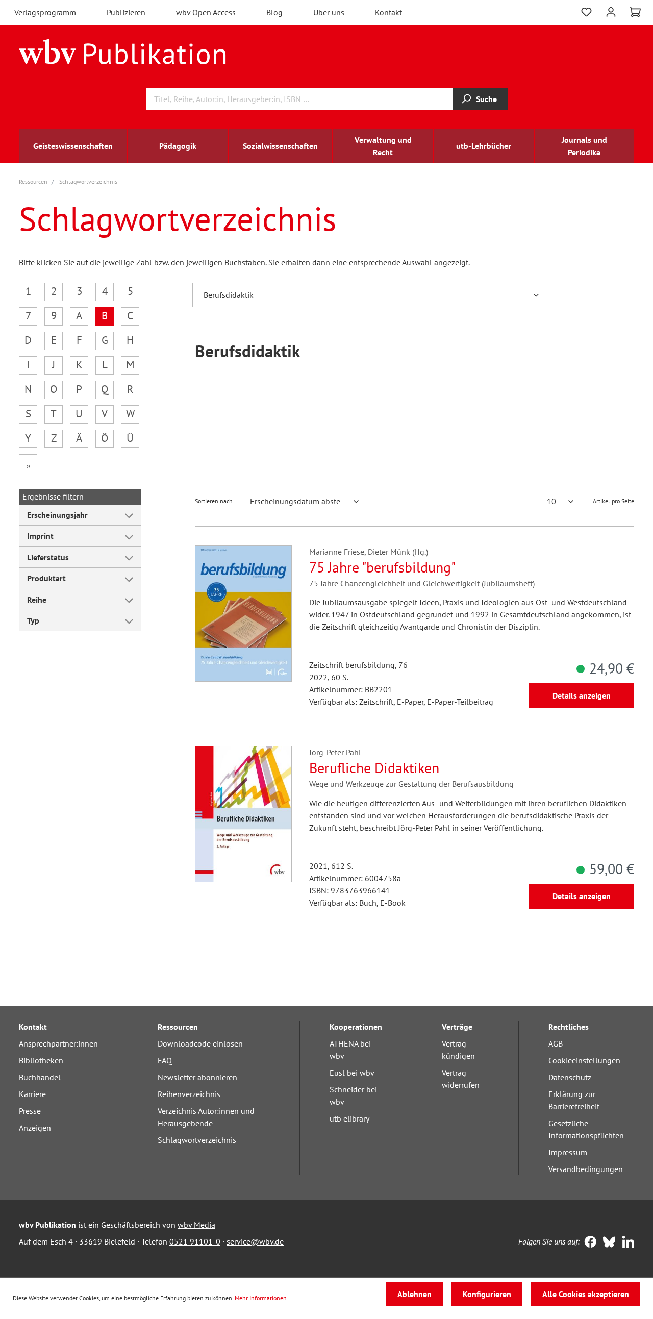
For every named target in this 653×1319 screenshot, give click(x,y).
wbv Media (196, 1225)
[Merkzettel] (586, 11)
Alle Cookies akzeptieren (585, 1294)
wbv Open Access (206, 12)
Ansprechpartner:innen (58, 1043)
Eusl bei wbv (352, 1072)
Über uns (328, 12)
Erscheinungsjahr (57, 515)
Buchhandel (40, 1077)
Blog (274, 12)
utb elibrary (349, 1118)
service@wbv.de (255, 1241)
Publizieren (126, 12)
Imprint (40, 536)
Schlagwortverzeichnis (197, 1140)
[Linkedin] (625, 1243)
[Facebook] (588, 1243)
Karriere (32, 1094)
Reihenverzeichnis (189, 1094)
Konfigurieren (487, 1294)
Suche (486, 99)
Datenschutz (569, 1077)
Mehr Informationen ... (264, 1298)
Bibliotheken (41, 1060)
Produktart (46, 578)
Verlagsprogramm (45, 12)
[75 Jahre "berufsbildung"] (243, 613)
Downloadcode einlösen (200, 1043)
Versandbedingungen (585, 1169)
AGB (555, 1043)
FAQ (165, 1060)
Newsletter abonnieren (197, 1077)
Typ (33, 620)
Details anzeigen (581, 695)
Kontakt (388, 12)
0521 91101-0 (194, 1241)
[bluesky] (606, 1243)
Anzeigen (35, 1128)
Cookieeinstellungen (584, 1060)
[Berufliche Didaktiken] (243, 814)
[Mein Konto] (611, 11)
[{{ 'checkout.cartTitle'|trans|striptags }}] (635, 12)
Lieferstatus (48, 557)
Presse (30, 1111)
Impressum (567, 1152)
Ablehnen (414, 1294)
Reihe (36, 599)
